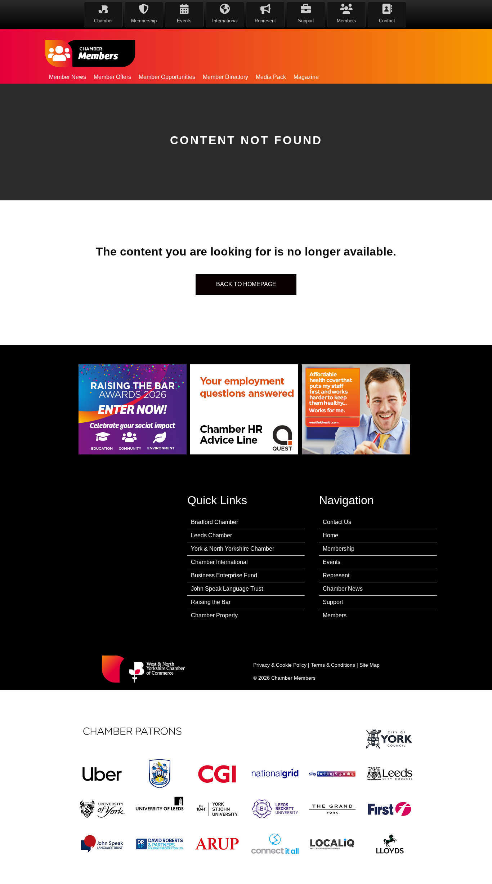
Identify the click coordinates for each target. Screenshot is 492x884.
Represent (336, 575)
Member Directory (225, 77)
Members (334, 615)
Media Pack (271, 77)
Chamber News (343, 589)
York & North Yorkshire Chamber (232, 549)
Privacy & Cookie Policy (280, 665)
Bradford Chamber (214, 522)
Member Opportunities (167, 77)
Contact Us (337, 522)
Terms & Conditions (333, 665)
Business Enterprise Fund (224, 575)
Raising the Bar (211, 602)
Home (330, 535)
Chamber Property (214, 615)
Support (333, 602)
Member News (67, 77)
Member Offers (112, 77)
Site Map (369, 665)
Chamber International (219, 562)
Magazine (306, 77)
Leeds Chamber (211, 535)
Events (331, 562)
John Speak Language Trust (227, 589)
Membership (338, 549)
